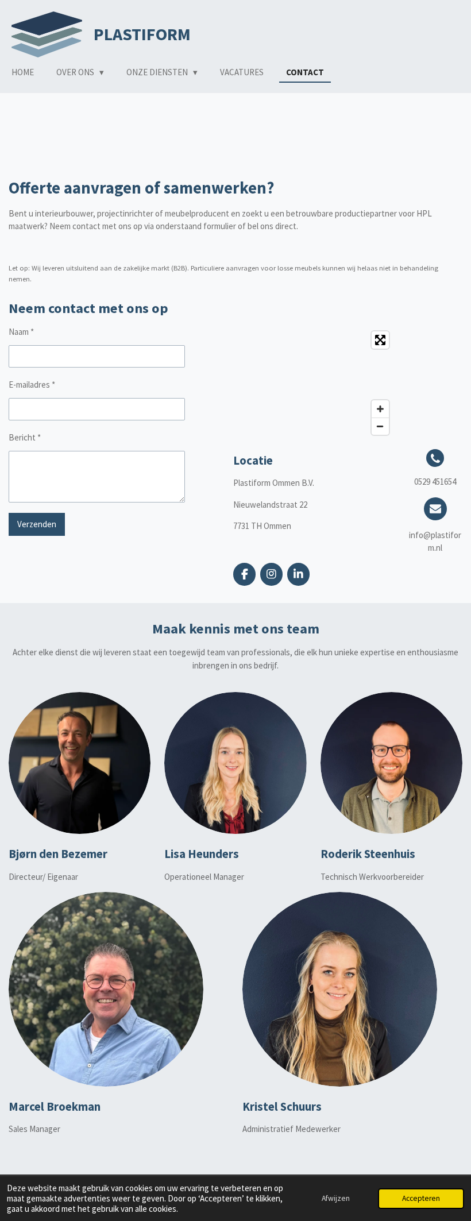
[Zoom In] (380, 409)
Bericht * (25, 437)
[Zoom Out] (380, 426)
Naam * (21, 331)
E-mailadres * (32, 384)
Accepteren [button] (421, 1198)
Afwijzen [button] (336, 1198)
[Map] (314, 383)
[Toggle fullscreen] (380, 340)
